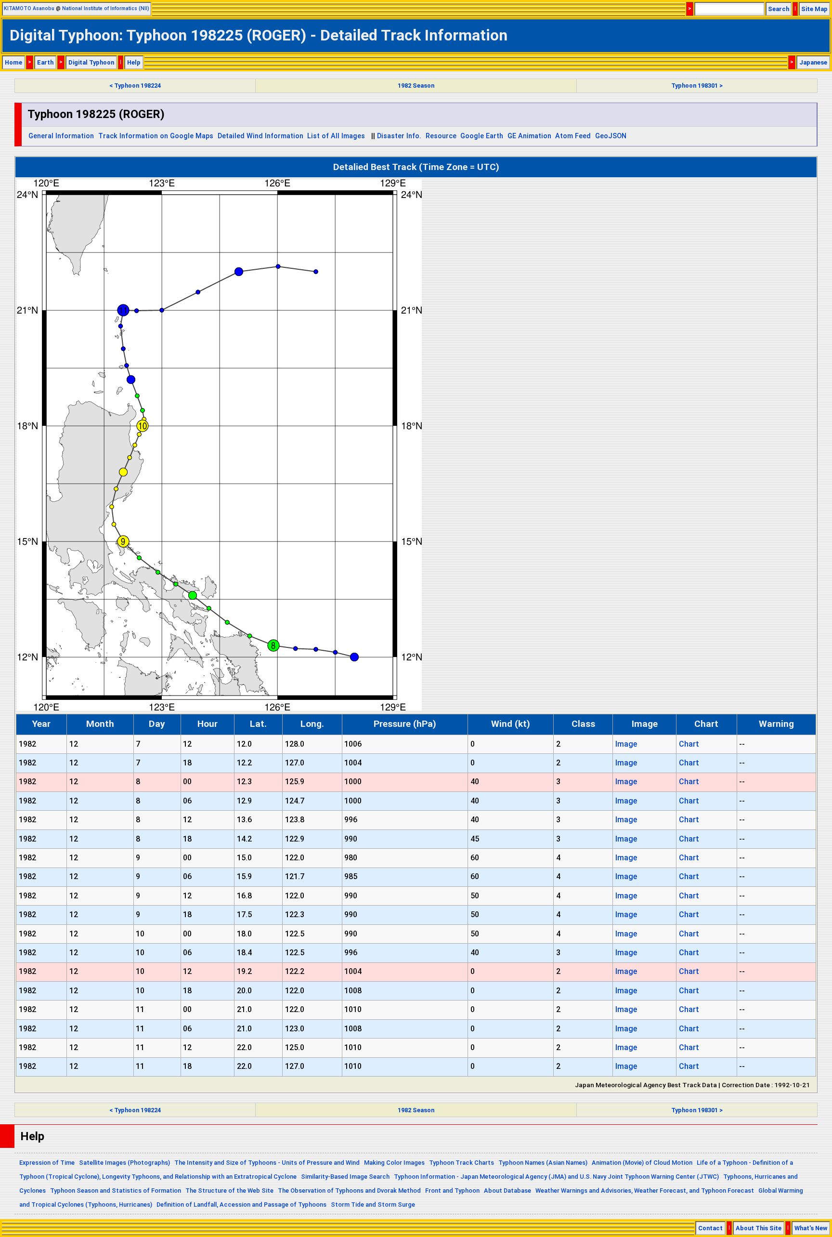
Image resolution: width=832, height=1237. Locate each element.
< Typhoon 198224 (135, 85)
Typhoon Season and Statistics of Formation (115, 1190)
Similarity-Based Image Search (345, 1176)
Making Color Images (394, 1162)
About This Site (758, 1228)
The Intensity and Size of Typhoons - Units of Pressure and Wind (267, 1162)
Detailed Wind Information (260, 136)
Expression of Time (47, 1162)
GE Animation (529, 136)
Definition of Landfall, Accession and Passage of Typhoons (241, 1204)
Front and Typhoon (452, 1190)
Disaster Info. (399, 136)
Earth (45, 62)
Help (134, 62)
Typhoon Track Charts (461, 1162)
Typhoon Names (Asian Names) (542, 1162)
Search (778, 9)
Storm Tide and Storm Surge (373, 1204)
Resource (441, 136)
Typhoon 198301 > (697, 85)
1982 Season (416, 85)
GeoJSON (610, 136)
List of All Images (336, 136)
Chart (689, 744)
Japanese (813, 62)
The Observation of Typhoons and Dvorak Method (349, 1190)
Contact (710, 1228)
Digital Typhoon (91, 62)
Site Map (814, 9)
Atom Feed (573, 136)
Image (626, 744)
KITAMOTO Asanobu (29, 8)
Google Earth (481, 136)
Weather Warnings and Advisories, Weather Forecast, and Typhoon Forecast (644, 1190)
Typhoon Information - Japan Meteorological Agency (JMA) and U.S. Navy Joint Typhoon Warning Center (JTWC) (556, 1176)
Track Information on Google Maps (155, 136)
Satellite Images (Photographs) (124, 1162)
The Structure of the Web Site (229, 1190)
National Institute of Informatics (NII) (105, 8)
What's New (810, 1228)
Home (13, 62)
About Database (507, 1190)
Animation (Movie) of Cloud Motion (642, 1162)
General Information (61, 136)
